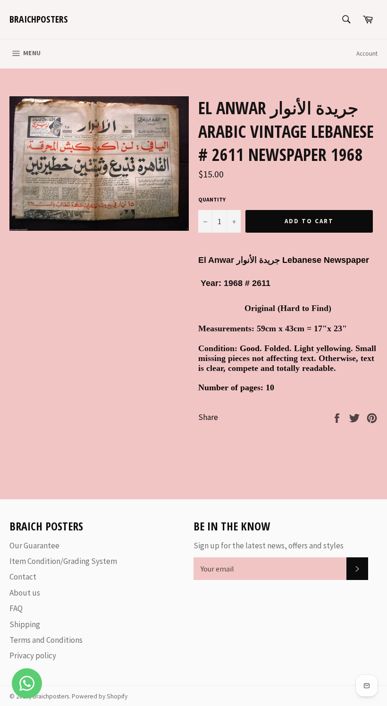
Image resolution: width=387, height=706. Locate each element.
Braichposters (38, 19)
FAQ (16, 608)
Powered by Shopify (99, 696)
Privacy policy (32, 655)
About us (24, 593)
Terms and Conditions (46, 640)
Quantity (212, 199)
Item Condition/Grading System (63, 561)
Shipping (24, 624)
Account (367, 54)
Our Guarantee (34, 545)
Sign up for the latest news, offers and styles (269, 545)
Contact (22, 577)
